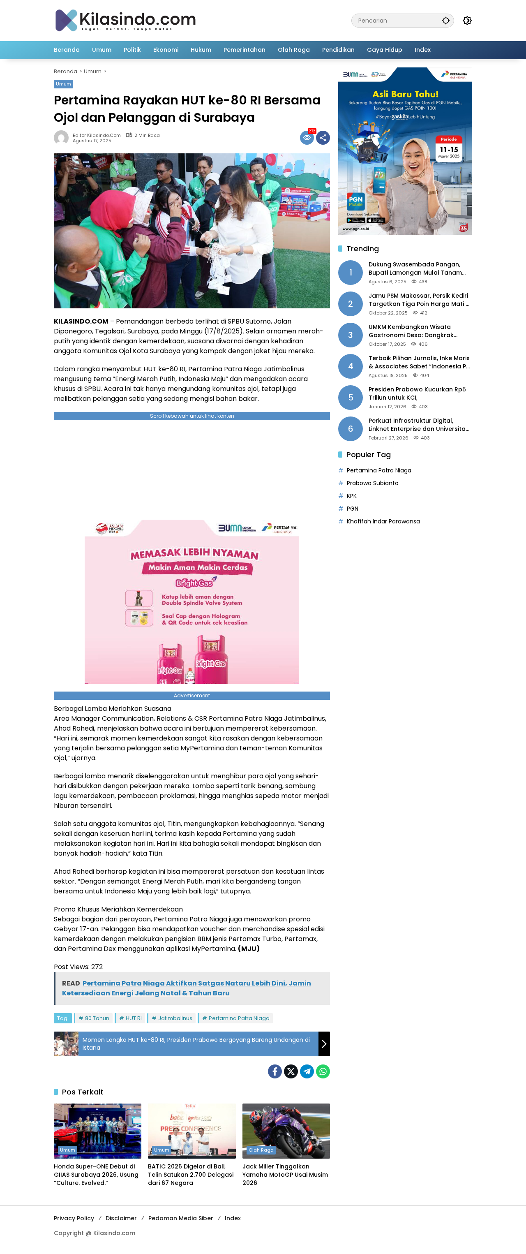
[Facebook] (275, 1071)
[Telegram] (307, 1071)
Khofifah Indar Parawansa (383, 521)
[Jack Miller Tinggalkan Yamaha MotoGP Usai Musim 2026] (286, 1131)
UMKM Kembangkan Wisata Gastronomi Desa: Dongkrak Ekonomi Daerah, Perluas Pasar (415, 331)
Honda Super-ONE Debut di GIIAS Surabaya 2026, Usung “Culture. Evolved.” (96, 1175)
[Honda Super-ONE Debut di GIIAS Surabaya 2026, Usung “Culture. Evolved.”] (97, 1131)
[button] (446, 20)
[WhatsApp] (323, 1071)
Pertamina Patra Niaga (239, 1018)
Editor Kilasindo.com (97, 135)
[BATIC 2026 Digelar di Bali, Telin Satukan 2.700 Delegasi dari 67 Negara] (191, 1131)
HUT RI (134, 1018)
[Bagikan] (323, 138)
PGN (352, 508)
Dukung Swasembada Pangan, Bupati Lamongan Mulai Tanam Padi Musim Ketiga (415, 269)
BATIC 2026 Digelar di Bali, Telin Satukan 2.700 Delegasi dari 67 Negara (190, 1175)
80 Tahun (97, 1018)
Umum (63, 84)
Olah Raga (261, 1150)
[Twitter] (291, 1071)
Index (233, 1218)
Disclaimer (121, 1218)
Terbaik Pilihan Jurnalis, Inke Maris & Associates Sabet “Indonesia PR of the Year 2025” (419, 362)
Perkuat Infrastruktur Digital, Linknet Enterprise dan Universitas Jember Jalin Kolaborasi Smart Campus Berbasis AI (419, 425)
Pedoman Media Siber (180, 1218)
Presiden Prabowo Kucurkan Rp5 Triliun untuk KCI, (417, 394)
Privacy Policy (74, 1218)
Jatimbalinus (175, 1018)
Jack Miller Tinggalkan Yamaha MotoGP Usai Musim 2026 (285, 1175)
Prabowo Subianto (373, 483)
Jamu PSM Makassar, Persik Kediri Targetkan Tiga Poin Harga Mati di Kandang (420, 300)
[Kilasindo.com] (126, 20)
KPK (352, 496)
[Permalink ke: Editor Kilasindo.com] (63, 137)
